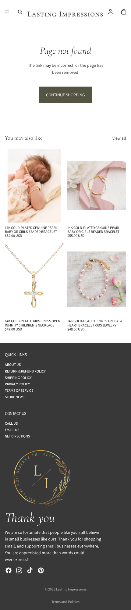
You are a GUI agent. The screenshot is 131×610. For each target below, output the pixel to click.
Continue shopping (65, 95)
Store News (14, 396)
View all (119, 138)
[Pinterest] (40, 570)
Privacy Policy (17, 384)
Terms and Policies (65, 601)
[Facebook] (8, 570)
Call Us (11, 423)
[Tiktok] (30, 570)
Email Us (12, 429)
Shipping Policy (18, 377)
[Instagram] (19, 570)
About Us (13, 364)
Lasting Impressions (71, 589)
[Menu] (7, 12)
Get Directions (17, 436)
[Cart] (123, 12)
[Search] (20, 12)
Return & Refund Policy (25, 371)
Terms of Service (19, 390)
